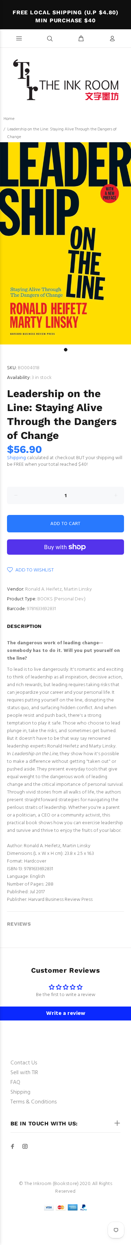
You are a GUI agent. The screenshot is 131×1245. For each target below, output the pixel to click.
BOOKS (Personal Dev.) (61, 599)
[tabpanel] (65, 243)
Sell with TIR (24, 1072)
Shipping (16, 458)
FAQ (15, 1082)
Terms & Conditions (33, 1102)
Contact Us (23, 1063)
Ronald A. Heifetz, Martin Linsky (58, 589)
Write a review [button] (65, 1013)
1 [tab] (65, 349)
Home (8, 118)
